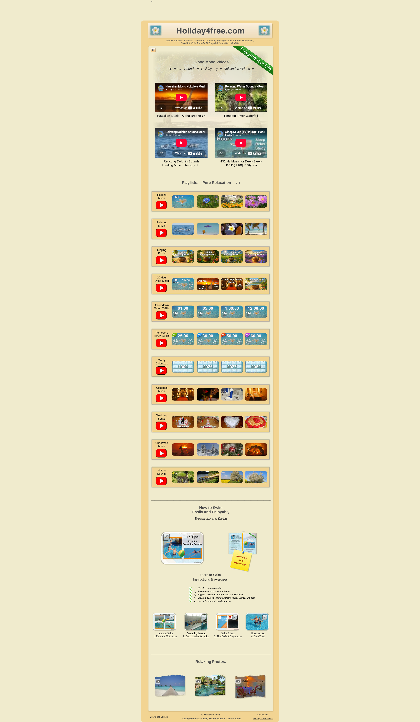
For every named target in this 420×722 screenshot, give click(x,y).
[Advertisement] (210, 10)
